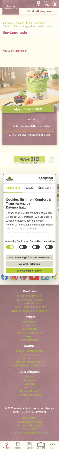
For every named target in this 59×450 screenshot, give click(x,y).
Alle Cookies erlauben (29, 270)
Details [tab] (29, 187)
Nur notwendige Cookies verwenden (29, 257)
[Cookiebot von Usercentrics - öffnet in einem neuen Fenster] (40, 179)
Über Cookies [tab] (46, 187)
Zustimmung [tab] (13, 187)
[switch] (23, 247)
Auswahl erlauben (29, 264)
